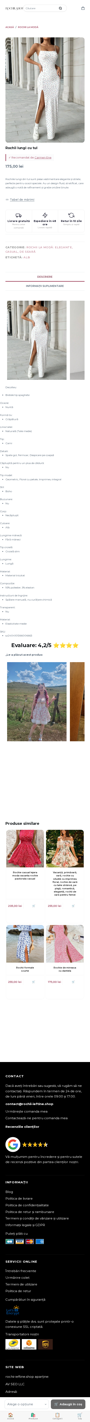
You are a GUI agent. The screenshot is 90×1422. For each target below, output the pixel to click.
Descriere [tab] (45, 276)
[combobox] (40, 8)
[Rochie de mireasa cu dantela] (65, 944)
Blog (9, 1192)
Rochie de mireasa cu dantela (65, 969)
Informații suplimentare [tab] (45, 286)
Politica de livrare (19, 1198)
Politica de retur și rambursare (29, 1212)
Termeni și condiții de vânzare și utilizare (37, 1218)
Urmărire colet (17, 1278)
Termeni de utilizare (21, 1284)
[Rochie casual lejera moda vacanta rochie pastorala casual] (25, 848)
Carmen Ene (43, 157)
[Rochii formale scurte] (25, 944)
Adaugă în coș (71, 1404)
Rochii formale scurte (25, 969)
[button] (20, 199)
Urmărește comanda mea (26, 1111)
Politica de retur (18, 1291)
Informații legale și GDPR (25, 1225)
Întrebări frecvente (20, 1271)
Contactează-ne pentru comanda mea (36, 1118)
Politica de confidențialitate (27, 1205)
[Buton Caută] (60, 8)
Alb (26, 257)
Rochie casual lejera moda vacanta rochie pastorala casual (25, 875)
